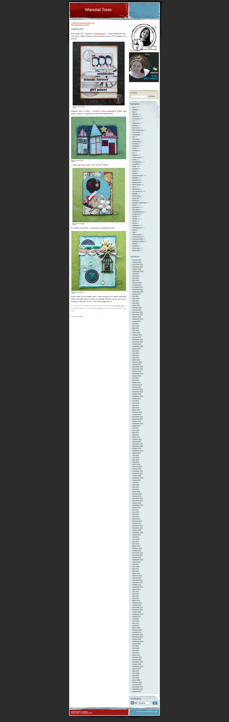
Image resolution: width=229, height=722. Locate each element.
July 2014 (135, 510)
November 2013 (137, 528)
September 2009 (137, 641)
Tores (155, 711)
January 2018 (136, 414)
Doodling (135, 144)
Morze (134, 187)
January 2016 (136, 469)
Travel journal (136, 234)
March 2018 (136, 410)
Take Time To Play (84, 165)
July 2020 (135, 351)
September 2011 (137, 587)
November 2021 (137, 314)
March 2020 (136, 360)
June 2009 (135, 648)
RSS (135, 703)
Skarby (134, 216)
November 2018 (137, 392)
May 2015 (135, 487)
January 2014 (136, 523)
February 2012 (137, 575)
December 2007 (137, 687)
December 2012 (137, 553)
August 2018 (136, 398)
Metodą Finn (136, 180)
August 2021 (136, 321)
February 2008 (137, 682)
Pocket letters (136, 196)
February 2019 (137, 385)
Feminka (135, 150)
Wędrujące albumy (138, 241)
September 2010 (137, 614)
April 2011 (135, 598)
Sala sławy (135, 209)
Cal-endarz (136, 132)
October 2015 (136, 476)
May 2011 (135, 596)
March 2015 (136, 491)
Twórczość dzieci (137, 239)
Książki (134, 173)
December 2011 (137, 580)
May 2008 (135, 675)
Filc (133, 153)
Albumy (134, 114)
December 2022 (137, 287)
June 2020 (135, 353)
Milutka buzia (136, 182)
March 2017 (136, 437)
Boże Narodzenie (138, 130)
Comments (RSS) (87, 713)
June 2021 (135, 326)
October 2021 (136, 317)
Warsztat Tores (98, 9)
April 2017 (135, 435)
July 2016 (135, 455)
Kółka (122, 305)
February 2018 (137, 412)
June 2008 (135, 673)
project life (135, 198)
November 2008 (137, 662)
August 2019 (136, 376)
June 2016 (135, 457)
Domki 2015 (136, 141)
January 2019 (136, 387)
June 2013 (135, 539)
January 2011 (136, 605)
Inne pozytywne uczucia (80, 25)
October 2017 (136, 421)
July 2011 (135, 591)
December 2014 (137, 498)
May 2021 (135, 328)
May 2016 (135, 460)
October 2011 (136, 585)
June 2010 (135, 621)
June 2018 (135, 403)
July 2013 (135, 537)
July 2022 (135, 296)
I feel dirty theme (76, 711)
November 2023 (137, 267)
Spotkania (135, 225)
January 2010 (136, 632)
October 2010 (136, 612)
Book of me (136, 128)
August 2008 (136, 669)
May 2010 (135, 623)
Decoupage (136, 135)
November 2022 (137, 289)
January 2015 (136, 496)
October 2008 (136, 664)
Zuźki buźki (136, 250)
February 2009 (137, 657)
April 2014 (135, 516)
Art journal (135, 119)
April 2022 (135, 303)
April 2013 (135, 544)
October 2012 (136, 557)
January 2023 (136, 285)
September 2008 (137, 666)
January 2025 (136, 260)
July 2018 (135, 401)
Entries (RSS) (75, 713)
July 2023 (135, 273)
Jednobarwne (136, 162)
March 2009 (136, 655)
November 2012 (137, 555)
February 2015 (137, 494)
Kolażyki (135, 169)
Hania (134, 159)
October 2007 (136, 691)
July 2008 (135, 671)
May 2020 (135, 355)
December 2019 (137, 367)
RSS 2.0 (100, 308)
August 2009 (136, 644)
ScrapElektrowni (99, 34)
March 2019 (136, 382)
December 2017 (137, 417)
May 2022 (135, 301)
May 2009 (135, 650)
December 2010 (137, 607)
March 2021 (136, 333)
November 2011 (137, 582)
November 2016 (137, 446)
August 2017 (136, 426)
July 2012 (135, 564)
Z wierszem (136, 248)
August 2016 (136, 453)
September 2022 (137, 292)
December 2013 (137, 526)
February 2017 (137, 439)
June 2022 (135, 298)
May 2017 (135, 432)
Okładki (134, 194)
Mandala (135, 178)
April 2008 (135, 678)
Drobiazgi (118, 305)
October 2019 (136, 371)
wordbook (135, 246)
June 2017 (135, 430)
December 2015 (137, 471)
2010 (134, 107)
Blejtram (135, 125)
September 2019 (137, 373)
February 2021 (137, 335)
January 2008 (136, 684)
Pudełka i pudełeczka (139, 203)
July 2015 (135, 482)
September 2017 (137, 423)
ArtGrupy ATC (95, 228)
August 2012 (136, 562)
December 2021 (137, 312)
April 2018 (135, 407)
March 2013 (136, 546)
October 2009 (136, 639)
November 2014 (137, 501)
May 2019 (135, 380)
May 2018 (135, 405)
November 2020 (137, 342)
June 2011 (135, 594)
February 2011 (137, 603)
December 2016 (137, 444)
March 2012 (136, 573)
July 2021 (135, 323)
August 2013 (136, 535)
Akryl (134, 112)
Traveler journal (137, 237)
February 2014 (137, 521)
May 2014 (135, 514)
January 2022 (136, 310)
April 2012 (135, 571)
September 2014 (137, 505)
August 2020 (136, 348)
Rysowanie (136, 207)
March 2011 (136, 600)
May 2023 (135, 278)
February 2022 (137, 308)
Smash (134, 223)
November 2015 (137, 473)
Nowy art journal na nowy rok (83, 23)
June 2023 (135, 276)
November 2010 (137, 610)
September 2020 (137, 346)
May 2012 (135, 569)
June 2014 (135, 512)
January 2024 (136, 262)
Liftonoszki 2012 (137, 175)
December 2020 (137, 339)
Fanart (134, 148)
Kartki (134, 166)
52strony (135, 110)
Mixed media (136, 184)
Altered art (135, 116)
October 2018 (136, 394)
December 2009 (137, 634)
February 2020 (137, 362)
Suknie (134, 230)
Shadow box (136, 214)
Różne (134, 205)
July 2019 (135, 378)
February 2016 (137, 466)
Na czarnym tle (137, 191)
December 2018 (137, 389)
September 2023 (137, 271)
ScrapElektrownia (138, 212)
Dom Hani (135, 139)
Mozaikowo (136, 189)
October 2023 (136, 269)
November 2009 (137, 637)
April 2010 (135, 625)
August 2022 (136, 294)
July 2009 (135, 646)
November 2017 (137, 419)
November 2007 (137, 689)
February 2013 (137, 548)
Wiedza (134, 243)
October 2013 (136, 530)
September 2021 (137, 319)
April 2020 (135, 357)
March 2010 (136, 628)
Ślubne (134, 221)
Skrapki (134, 219)
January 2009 (136, 659)
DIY (133, 137)
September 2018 (137, 396)
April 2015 (135, 489)
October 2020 (136, 344)
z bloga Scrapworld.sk (108, 111)
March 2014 (136, 519)
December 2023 (137, 264)
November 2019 (137, 369)
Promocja (135, 200)
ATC (114, 305)
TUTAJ (83, 106)
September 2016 (137, 451)
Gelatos (134, 155)
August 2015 (136, 480)
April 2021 (135, 330)
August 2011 (136, 589)
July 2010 (135, 619)
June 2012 (135, 566)
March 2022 (136, 305)
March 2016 (136, 464)
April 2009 (135, 653)
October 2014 (136, 503)
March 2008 (136, 680)
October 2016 (136, 448)
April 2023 (135, 280)
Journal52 (135, 164)
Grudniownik (136, 157)
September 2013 (137, 532)
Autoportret (136, 123)
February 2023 (137, 283)
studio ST (85, 711)
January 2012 (136, 578)
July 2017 (135, 428)
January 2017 (136, 441)
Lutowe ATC (77, 28)
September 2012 (137, 560)
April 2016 (135, 462)
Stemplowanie (137, 228)
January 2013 (136, 550)
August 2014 (136, 507)
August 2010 (136, 616)
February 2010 (137, 630)
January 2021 (136, 337)
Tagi (133, 232)
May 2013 (135, 541)
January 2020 (136, 364)
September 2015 (137, 478)
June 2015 (135, 485)
